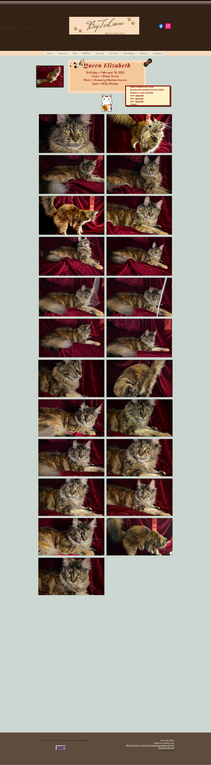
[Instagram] (168, 26)
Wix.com (84, 740)
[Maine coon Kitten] (161, 26)
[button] (71, 133)
